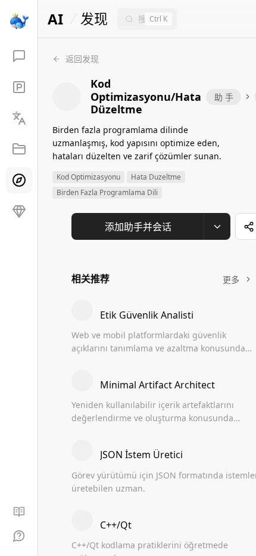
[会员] (19, 211)
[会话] (19, 56)
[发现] (19, 180)
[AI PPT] (19, 87)
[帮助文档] (19, 512)
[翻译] (19, 118)
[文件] (19, 149)
